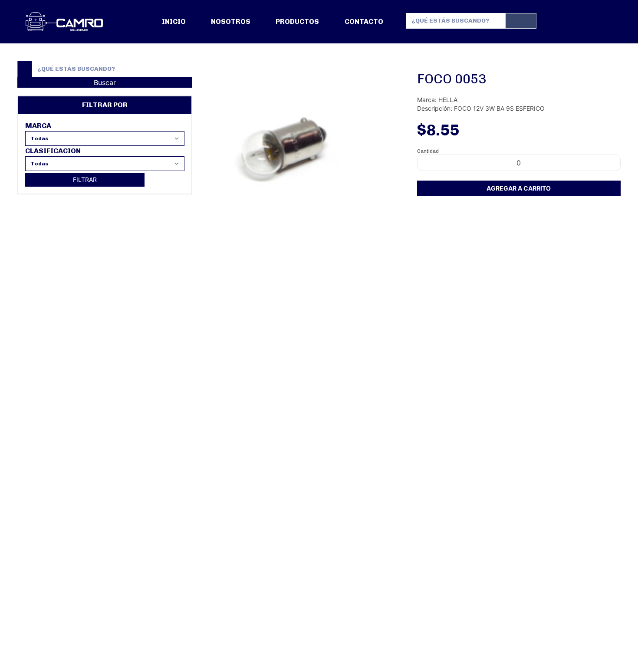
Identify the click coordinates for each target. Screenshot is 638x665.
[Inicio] (64, 21)
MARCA (38, 126)
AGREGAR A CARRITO (519, 188)
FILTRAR (85, 179)
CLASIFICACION (53, 151)
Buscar (105, 82)
